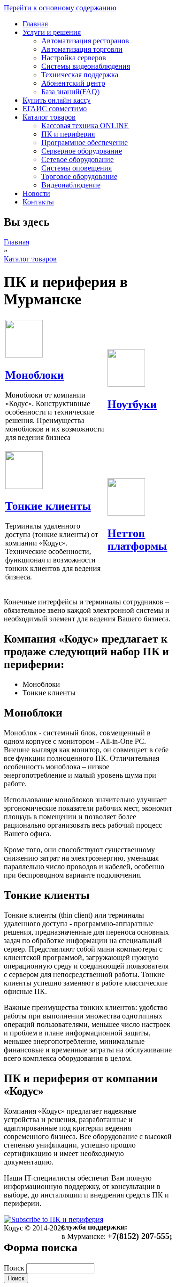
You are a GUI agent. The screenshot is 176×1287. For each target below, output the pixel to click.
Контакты (38, 202)
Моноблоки (34, 375)
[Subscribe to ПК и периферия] (53, 1219)
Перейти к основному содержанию (60, 8)
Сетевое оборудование (77, 159)
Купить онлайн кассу (57, 100)
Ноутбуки (132, 404)
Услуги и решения (52, 32)
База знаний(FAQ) (70, 92)
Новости (36, 193)
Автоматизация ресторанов (85, 41)
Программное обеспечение (84, 142)
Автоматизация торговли (81, 49)
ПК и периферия (68, 134)
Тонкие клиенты (48, 506)
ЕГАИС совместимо (55, 109)
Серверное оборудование (81, 151)
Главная (35, 24)
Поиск (15, 1268)
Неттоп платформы (137, 539)
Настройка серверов (73, 58)
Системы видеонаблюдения (85, 66)
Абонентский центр (73, 83)
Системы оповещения (76, 168)
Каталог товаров (49, 117)
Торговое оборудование (79, 176)
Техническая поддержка (79, 75)
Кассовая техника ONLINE (85, 126)
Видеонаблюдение (70, 185)
